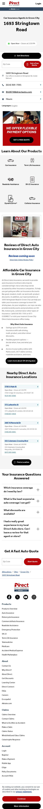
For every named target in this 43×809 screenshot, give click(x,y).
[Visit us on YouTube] (25, 599)
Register (5, 755)
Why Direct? (7, 670)
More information (21, 806)
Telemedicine (7, 642)
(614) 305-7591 (13, 85)
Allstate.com (7, 703)
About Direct (7, 674)
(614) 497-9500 (10, 396)
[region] (21, 796)
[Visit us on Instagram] (34, 599)
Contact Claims (8, 719)
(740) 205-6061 (10, 432)
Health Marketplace (9, 655)
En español (6, 699)
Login (38, 4)
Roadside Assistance (10, 626)
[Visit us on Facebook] (9, 599)
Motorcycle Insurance (10, 617)
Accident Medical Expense (12, 651)
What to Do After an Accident (13, 723)
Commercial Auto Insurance (13, 621)
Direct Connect (8, 687)
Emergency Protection (11, 630)
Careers (5, 695)
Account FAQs (7, 776)
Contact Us (6, 666)
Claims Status (7, 731)
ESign (4, 768)
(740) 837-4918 (10, 414)
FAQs (4, 691)
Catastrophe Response (11, 740)
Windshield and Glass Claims (13, 736)
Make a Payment (8, 759)
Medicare (5, 646)
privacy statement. (24, 792)
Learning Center (8, 683)
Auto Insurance (8, 613)
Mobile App (6, 763)
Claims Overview (8, 715)
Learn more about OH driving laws (21, 361)
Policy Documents (9, 772)
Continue (21, 799)
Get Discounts (8, 678)
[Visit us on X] (17, 599)
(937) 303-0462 (10, 452)
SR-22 (4, 634)
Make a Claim (7, 727)
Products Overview (9, 609)
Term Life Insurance (10, 638)
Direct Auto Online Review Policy (21, 260)
